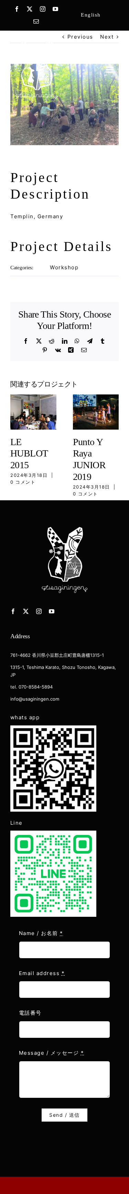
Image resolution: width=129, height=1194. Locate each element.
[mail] (36, 21)
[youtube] (56, 9)
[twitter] (30, 9)
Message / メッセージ (51, 1053)
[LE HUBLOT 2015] (33, 397)
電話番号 (30, 1013)
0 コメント (22, 482)
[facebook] (17, 9)
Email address (42, 973)
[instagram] (43, 9)
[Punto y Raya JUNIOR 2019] (96, 397)
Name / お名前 (41, 933)
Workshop (64, 267)
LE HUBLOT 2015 (29, 453)
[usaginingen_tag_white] (36, 40)
